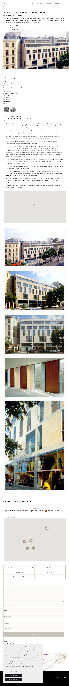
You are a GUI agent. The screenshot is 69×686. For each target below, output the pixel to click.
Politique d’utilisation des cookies (26, 666)
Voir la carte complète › (10, 517)
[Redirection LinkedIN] (64, 677)
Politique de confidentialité (10, 666)
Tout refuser (13, 675)
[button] (35, 205)
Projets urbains (24, 510)
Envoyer (33, 634)
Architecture (14, 25)
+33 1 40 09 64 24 (9, 643)
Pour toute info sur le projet (20, 118)
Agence (39, 3)
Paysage (49, 572)
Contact (57, 3)
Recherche (10, 567)
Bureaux (12, 27)
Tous (49, 576)
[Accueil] (16, 4)
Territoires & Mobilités (54, 510)
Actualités (48, 3)
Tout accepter (13, 679)
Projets (31, 3)
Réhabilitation (14, 29)
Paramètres (13, 671)
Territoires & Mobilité (19, 576)
